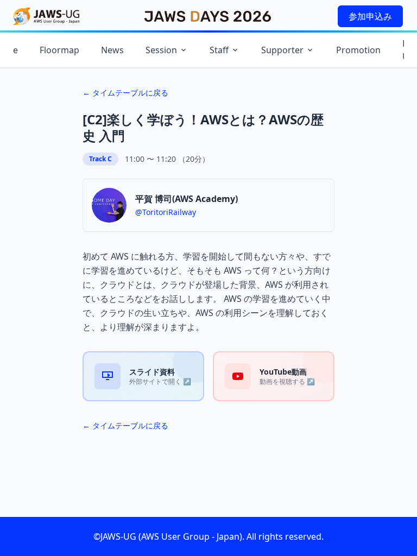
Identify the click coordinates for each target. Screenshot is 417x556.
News (112, 50)
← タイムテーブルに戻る (125, 92)
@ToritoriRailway (165, 212)
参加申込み (370, 16)
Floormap (59, 50)
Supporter (282, 50)
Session (161, 50)
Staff (219, 50)
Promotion (358, 50)
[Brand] (46, 16)
